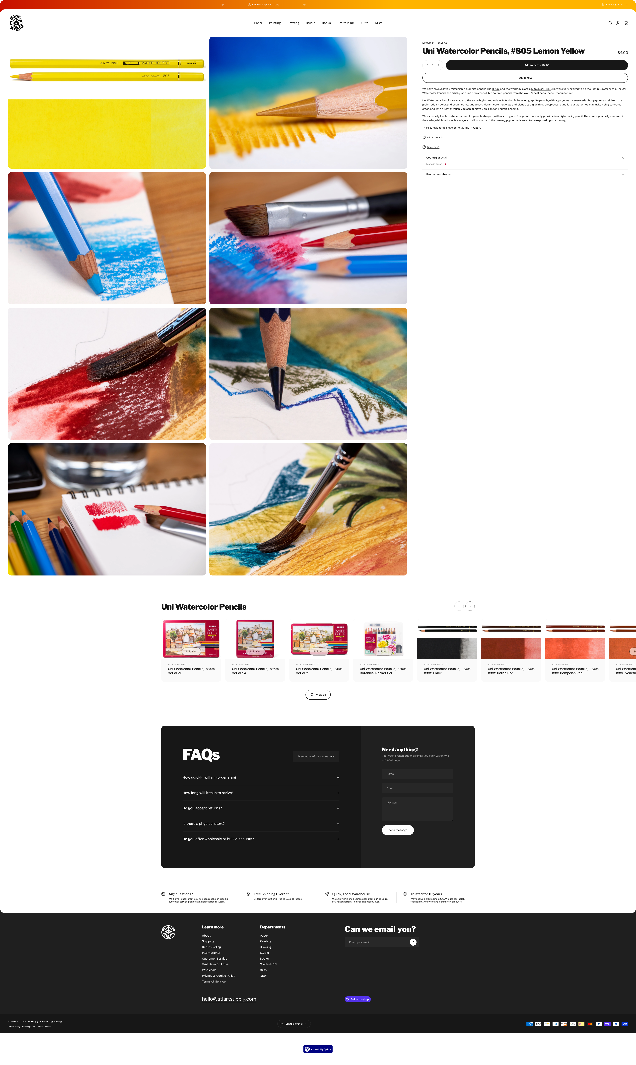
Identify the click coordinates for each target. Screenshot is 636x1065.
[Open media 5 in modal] (107, 374)
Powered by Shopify (50, 1021)
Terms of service (44, 1027)
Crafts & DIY (268, 964)
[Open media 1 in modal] (107, 103)
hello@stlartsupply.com (211, 901)
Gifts (263, 970)
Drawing (265, 947)
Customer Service (214, 958)
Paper (264, 935)
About (206, 935)
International (211, 953)
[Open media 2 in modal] (308, 103)
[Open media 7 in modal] (107, 509)
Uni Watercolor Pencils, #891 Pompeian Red (570, 671)
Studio (264, 953)
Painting (265, 941)
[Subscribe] (413, 942)
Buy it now (525, 77)
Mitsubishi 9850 (541, 88)
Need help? (433, 147)
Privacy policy (28, 1027)
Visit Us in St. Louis (215, 964)
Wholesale (209, 970)
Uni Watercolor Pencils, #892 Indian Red (506, 671)
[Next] (304, 4)
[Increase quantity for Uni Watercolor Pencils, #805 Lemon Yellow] (439, 65)
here (331, 756)
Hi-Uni (495, 88)
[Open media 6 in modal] (308, 374)
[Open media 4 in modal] (308, 238)
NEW (263, 976)
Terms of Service (214, 981)
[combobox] (615, 4)
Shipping (208, 941)
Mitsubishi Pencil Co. (435, 42)
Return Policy (211, 947)
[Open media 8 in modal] (308, 509)
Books (264, 958)
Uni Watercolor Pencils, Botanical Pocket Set (378, 671)
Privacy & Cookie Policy (218, 976)
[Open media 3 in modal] (107, 238)
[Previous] (222, 4)
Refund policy (14, 1027)
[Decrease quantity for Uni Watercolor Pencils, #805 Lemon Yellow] (426, 65)
